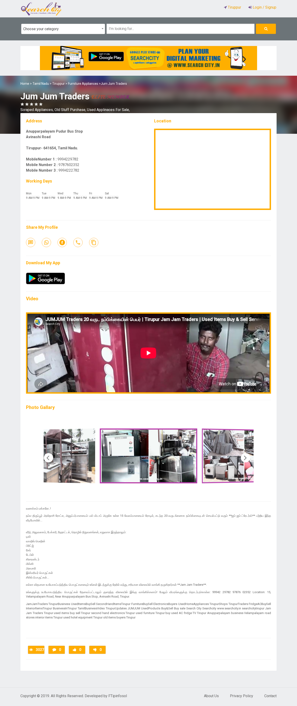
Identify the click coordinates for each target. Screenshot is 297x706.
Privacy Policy (241, 696)
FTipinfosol (117, 696)
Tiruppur (58, 83)
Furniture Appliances (83, 83)
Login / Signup (264, 7)
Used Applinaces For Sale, (108, 110)
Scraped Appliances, (37, 110)
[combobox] (63, 29)
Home (24, 83)
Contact (270, 696)
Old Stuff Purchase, (71, 110)
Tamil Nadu (40, 83)
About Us (211, 696)
